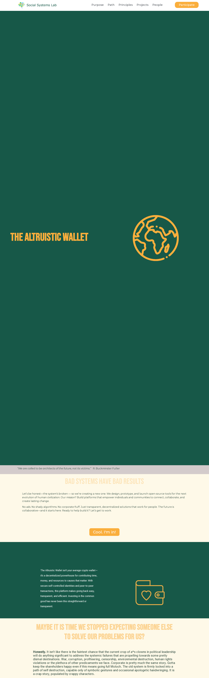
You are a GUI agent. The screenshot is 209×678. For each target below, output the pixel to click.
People (157, 5)
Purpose (97, 5)
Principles (126, 5)
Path (111, 5)
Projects (142, 5)
